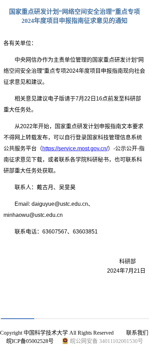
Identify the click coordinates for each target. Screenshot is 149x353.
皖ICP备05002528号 (30, 341)
